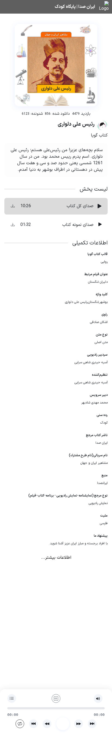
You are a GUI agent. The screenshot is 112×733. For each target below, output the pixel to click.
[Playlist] (11, 698)
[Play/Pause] (62, 723)
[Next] (92, 723)
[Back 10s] (47, 723)
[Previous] (33, 723)
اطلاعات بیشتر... (56, 557)
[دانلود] (13, 206)
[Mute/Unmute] (98, 698)
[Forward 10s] (78, 723)
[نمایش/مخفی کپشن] (56, 698)
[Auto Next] (19, 723)
